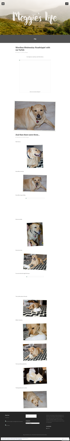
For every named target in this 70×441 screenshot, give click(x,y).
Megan (26, 52)
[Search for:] (31, 416)
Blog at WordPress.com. (27, 434)
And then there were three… (28, 135)
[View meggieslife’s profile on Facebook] (46, 428)
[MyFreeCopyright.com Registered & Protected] (14, 421)
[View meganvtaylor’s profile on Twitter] (47, 428)
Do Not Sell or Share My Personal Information (39, 434)
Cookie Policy (20, 439)
